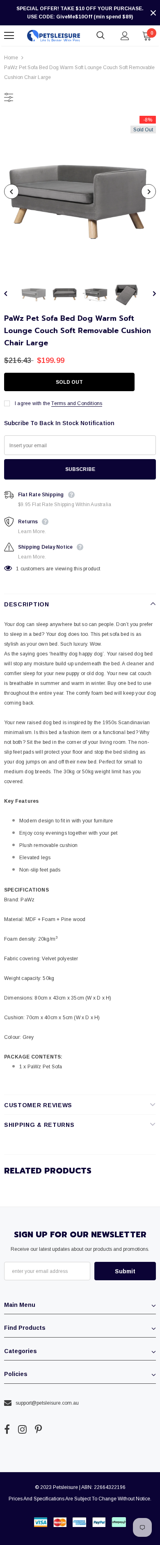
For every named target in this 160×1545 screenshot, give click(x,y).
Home (11, 58)
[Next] (148, 191)
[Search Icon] (100, 36)
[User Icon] (125, 36)
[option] (80, 191)
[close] (153, 13)
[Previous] (11, 191)
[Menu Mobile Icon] (9, 36)
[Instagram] (22, 1430)
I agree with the (32, 403)
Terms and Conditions (76, 403)
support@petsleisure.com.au (47, 1403)
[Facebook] (7, 1430)
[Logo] (53, 36)
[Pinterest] (38, 1430)
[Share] (147, 382)
